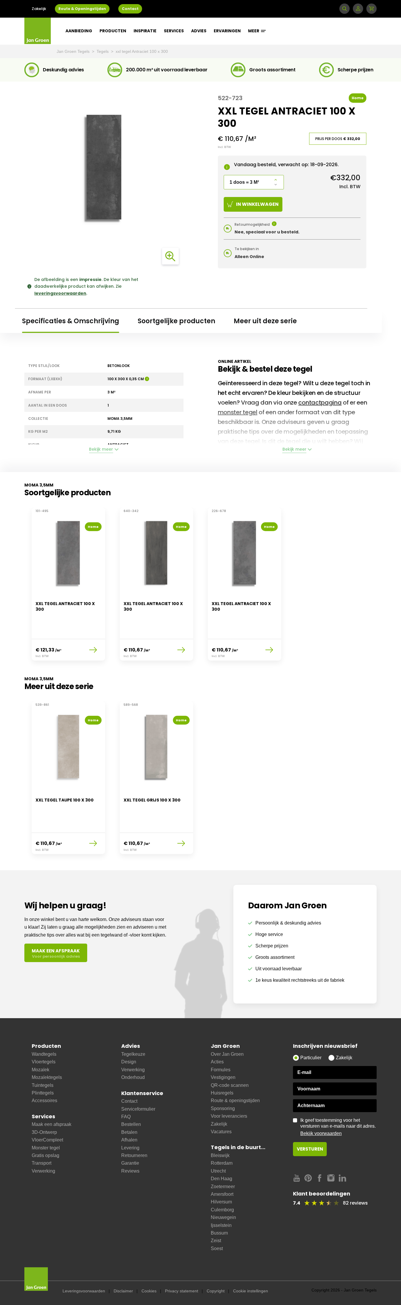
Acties (217, 1061)
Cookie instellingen (250, 1291)
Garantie (130, 1163)
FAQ (126, 1116)
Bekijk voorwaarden (321, 1133)
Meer (254, 31)
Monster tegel (46, 1147)
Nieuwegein (223, 1217)
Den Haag (221, 1178)
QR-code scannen (230, 1085)
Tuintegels (42, 1085)
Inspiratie (145, 31)
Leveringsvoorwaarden (84, 1291)
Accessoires (44, 1100)
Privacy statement (181, 1291)
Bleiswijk (220, 1155)
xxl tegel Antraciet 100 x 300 (142, 51)
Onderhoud (133, 1077)
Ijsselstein (221, 1225)
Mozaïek (40, 1069)
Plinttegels (43, 1092)
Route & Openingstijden (82, 8)
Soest (217, 1248)
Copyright (216, 1291)
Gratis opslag (45, 1155)
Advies (198, 31)
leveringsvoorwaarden (60, 293)
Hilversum (221, 1201)
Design (128, 1061)
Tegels (103, 51)
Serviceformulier (138, 1109)
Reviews (130, 1170)
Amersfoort (222, 1194)
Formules (220, 1069)
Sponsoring (223, 1108)
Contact (130, 8)
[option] (68, 588)
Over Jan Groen (227, 1054)
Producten (113, 31)
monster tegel (237, 412)
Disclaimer (123, 1291)
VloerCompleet (47, 1139)
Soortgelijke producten (176, 321)
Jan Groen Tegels (74, 51)
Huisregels (222, 1092)
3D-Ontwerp (44, 1132)
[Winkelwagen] (371, 9)
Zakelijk (39, 8)
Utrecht (218, 1170)
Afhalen (129, 1139)
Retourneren (134, 1155)
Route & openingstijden (235, 1100)
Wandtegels (44, 1054)
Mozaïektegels (47, 1077)
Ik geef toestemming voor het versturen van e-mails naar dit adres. (338, 1127)
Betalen (129, 1132)
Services (174, 31)
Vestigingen (223, 1077)
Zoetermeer (223, 1186)
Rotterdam (221, 1163)
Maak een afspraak (51, 1124)
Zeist (216, 1240)
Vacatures (221, 1131)
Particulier (310, 1057)
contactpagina (319, 402)
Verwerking (43, 1170)
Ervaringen (227, 31)
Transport (41, 1163)
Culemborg (222, 1209)
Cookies (148, 1291)
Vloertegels (43, 1061)
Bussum (219, 1232)
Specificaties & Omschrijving (70, 321)
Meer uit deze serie (265, 321)
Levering (130, 1147)
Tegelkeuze (133, 1054)
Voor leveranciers (229, 1116)
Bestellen (131, 1124)
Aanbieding (78, 31)
